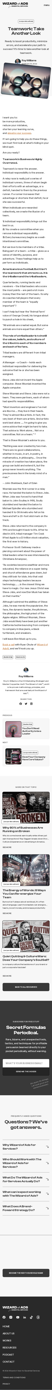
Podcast (8, 1354)
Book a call (8, 644)
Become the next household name (26, 1273)
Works (7, 1340)
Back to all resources (26, 987)
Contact (8, 1361)
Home (6, 1326)
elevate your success (19, 133)
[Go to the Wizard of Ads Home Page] (15, 5)
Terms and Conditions (14, 1377)
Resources (9, 1347)
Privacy (6, 1384)
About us (8, 1333)
